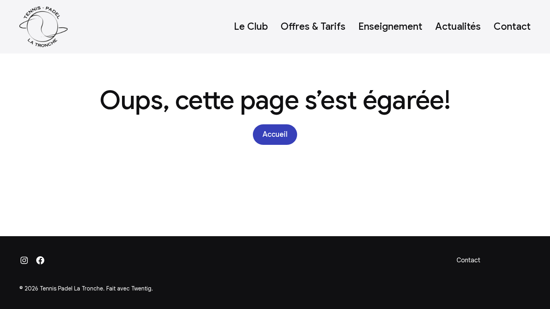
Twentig (141, 288)
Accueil (275, 134)
